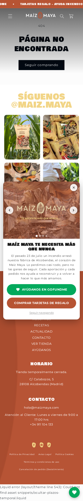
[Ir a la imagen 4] (46, 236)
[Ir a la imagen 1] (37, 236)
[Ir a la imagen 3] (43, 236)
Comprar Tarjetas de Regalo (41, 303)
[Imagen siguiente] (73, 210)
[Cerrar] (73, 187)
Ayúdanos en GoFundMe (44, 289)
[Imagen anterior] (9, 210)
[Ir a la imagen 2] (40, 236)
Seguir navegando (41, 312)
